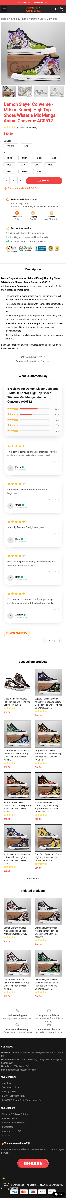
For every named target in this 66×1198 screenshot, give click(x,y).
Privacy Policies (9, 1091)
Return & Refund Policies (13, 1122)
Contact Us (7, 1127)
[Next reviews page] (59, 641)
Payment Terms (9, 1118)
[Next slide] (60, 53)
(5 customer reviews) (27, 127)
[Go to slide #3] (41, 91)
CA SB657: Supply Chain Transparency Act (22, 1100)
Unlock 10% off (6, 1184)
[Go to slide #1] (9, 91)
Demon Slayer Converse (44, 18)
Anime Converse (18, 286)
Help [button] (60, 1194)
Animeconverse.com (33, 345)
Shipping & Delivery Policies (15, 1114)
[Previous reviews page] (44, 641)
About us (6, 1083)
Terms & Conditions (11, 1087)
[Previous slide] (6, 53)
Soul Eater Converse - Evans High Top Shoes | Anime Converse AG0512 (48, 857)
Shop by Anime (19, 18)
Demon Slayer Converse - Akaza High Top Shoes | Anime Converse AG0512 (15, 931)
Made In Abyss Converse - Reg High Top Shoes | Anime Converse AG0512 (17, 702)
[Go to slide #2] (25, 91)
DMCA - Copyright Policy (13, 1096)
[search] (57, 9)
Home (4, 18)
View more (33, 879)
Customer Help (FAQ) (12, 1131)
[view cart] (62, 9)
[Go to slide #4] (57, 91)
